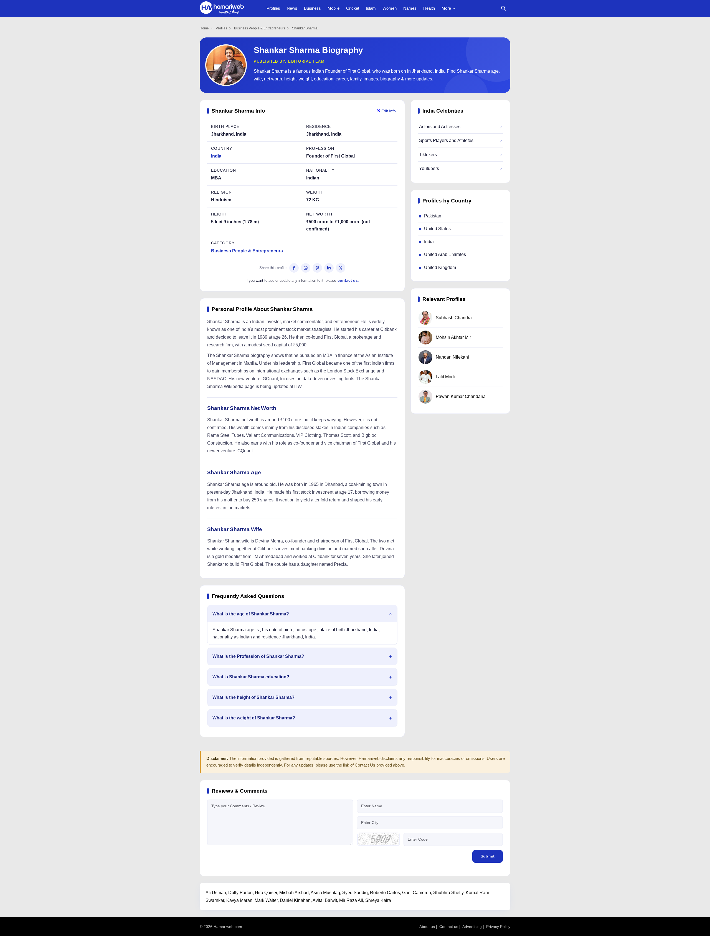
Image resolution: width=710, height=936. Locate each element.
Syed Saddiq (355, 892)
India (216, 156)
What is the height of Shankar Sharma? (253, 697)
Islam (371, 8)
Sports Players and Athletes (460, 140)
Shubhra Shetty (448, 892)
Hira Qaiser (266, 892)
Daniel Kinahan (295, 900)
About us (427, 926)
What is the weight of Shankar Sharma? (253, 718)
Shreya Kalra (378, 900)
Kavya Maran (239, 900)
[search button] (503, 8)
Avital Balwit (325, 900)
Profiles (273, 8)
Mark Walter (266, 900)
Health (429, 8)
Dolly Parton (240, 892)
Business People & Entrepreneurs (259, 28)
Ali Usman (216, 892)
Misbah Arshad (294, 892)
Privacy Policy (498, 926)
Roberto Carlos (385, 892)
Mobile (333, 8)
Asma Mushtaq (325, 892)
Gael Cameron (416, 892)
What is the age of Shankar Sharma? (250, 614)
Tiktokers (460, 154)
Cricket (352, 8)
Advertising (472, 926)
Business (312, 8)
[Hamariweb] (222, 8)
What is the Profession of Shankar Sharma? (258, 656)
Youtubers (460, 168)
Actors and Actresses (460, 126)
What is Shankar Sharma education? (250, 676)
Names (410, 8)
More (446, 8)
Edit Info (388, 111)
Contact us (448, 926)
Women (389, 8)
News (292, 8)
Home (204, 28)
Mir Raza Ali (351, 900)
